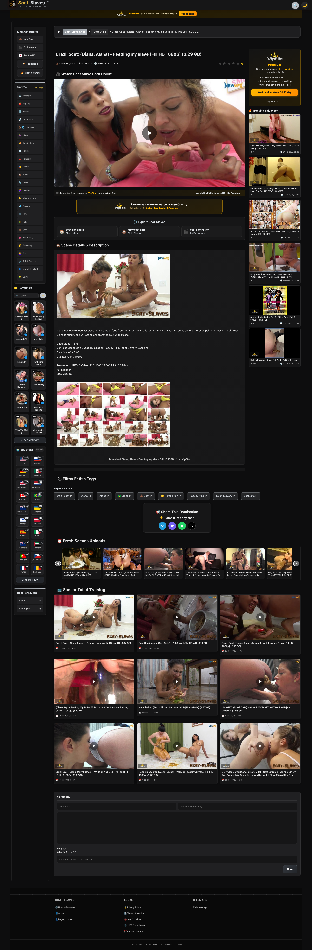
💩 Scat (144, 495)
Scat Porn (23, 600)
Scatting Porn (25, 608)
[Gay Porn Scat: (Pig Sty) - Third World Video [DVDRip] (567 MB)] (286, 559)
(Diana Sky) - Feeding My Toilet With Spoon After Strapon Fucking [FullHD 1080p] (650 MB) (92, 709)
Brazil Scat (62, 495)
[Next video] (296, 563)
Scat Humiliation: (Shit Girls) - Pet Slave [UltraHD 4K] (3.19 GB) (173, 643)
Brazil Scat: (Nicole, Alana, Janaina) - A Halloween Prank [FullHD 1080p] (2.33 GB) (257, 645)
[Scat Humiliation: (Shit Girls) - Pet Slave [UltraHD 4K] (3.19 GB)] (177, 617)
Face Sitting (197, 495)
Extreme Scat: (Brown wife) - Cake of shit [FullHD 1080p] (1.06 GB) (81, 573)
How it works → (274, 102)
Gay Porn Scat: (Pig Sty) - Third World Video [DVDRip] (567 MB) (286, 573)
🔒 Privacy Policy (132, 907)
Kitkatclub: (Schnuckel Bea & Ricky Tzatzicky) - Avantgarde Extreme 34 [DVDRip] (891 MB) (203, 575)
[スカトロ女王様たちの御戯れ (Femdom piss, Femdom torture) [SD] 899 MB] (274, 214)
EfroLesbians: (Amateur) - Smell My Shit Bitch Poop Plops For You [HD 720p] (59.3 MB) (274, 190)
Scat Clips (100, 31)
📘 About (60, 913)
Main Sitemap (200, 907)
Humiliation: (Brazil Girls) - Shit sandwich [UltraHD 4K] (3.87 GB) (174, 707)
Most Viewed (30, 72)
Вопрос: (61, 848)
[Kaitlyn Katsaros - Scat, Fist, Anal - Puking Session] (274, 343)
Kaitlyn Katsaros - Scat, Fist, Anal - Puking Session (273, 360)
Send (290, 869)
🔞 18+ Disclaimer (133, 919)
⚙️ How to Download (65, 907)
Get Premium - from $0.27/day (274, 92)
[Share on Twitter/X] (192, 526)
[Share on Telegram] (162, 526)
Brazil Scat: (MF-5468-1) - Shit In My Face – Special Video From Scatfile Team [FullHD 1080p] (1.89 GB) (244, 575)
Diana (84, 495)
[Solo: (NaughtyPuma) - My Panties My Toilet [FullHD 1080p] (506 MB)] (274, 128)
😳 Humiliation (169, 495)
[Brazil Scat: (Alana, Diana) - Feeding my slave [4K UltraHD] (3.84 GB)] (94, 617)
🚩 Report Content (133, 931)
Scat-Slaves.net (75, 31)
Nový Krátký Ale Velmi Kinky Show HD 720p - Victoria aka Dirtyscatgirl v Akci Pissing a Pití (271, 275)
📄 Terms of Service (134, 913)
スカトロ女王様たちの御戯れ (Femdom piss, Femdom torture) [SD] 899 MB (274, 232)
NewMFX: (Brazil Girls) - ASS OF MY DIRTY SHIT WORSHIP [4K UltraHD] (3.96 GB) (162, 575)
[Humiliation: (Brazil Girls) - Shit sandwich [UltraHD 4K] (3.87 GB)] (177, 681)
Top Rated (30, 63)
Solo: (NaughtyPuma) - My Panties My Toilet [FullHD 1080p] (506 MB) (274, 147)
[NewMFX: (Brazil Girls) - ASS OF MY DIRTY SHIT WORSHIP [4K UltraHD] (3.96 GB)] (163, 559)
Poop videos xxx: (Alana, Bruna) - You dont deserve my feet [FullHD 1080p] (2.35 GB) (176, 773)
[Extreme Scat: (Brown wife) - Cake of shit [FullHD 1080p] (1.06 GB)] (81, 559)
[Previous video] (58, 563)
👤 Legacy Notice (64, 919)
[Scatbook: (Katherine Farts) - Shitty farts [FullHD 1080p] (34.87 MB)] (274, 300)
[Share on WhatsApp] (182, 526)
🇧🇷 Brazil (123, 495)
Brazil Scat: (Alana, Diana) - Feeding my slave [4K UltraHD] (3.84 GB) (93, 643)
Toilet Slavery (224, 495)
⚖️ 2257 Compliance (134, 925)
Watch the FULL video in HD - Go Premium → (219, 193)
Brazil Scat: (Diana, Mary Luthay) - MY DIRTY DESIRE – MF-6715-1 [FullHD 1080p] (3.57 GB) (92, 773)
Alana (102, 495)
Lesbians (249, 495)
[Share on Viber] (172, 526)
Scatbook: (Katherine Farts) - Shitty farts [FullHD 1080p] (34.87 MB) (273, 318)
